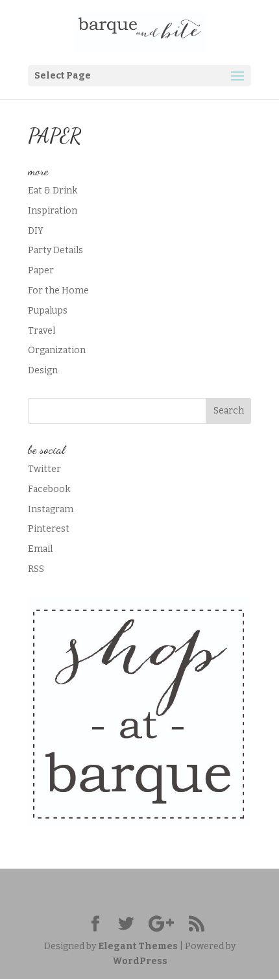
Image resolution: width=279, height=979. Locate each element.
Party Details (55, 250)
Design (43, 370)
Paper (41, 270)
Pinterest (48, 528)
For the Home (58, 290)
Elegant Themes (138, 946)
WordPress (139, 961)
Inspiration (52, 210)
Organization (57, 350)
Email (40, 548)
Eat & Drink (52, 190)
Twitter (44, 469)
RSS (36, 569)
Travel (41, 330)
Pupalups (47, 310)
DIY (35, 230)
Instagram (50, 509)
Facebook (49, 489)
